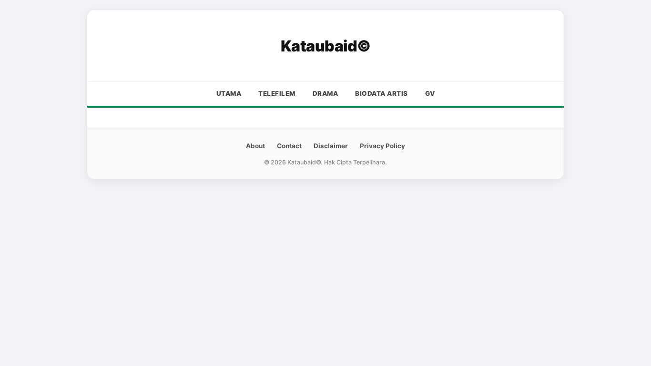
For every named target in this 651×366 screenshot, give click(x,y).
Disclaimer (331, 146)
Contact (289, 146)
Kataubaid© (326, 46)
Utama (229, 93)
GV (430, 93)
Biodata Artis (381, 93)
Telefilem (276, 93)
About (255, 146)
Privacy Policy (382, 146)
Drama (325, 93)
